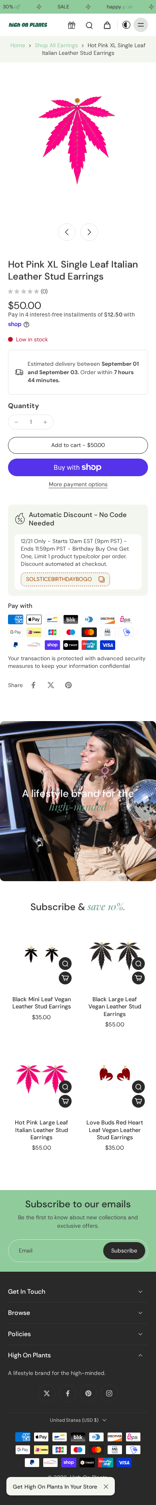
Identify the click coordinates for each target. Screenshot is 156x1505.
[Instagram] (109, 1393)
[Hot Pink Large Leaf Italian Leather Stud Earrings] (41, 1077)
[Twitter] (47, 1393)
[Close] (106, 1486)
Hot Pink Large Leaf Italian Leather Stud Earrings (41, 1130)
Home (17, 45)
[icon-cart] (107, 25)
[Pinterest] (88, 1393)
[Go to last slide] (67, 232)
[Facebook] (67, 1393)
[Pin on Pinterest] (68, 685)
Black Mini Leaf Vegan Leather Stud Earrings (41, 1003)
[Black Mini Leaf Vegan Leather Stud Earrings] (41, 954)
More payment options (78, 485)
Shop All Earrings (56, 45)
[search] (89, 25)
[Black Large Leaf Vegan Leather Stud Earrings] (114, 954)
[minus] (16, 422)
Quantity (23, 405)
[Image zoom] (78, 140)
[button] (78, 445)
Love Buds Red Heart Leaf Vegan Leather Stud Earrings (114, 1130)
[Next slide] (89, 232)
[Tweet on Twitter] (51, 685)
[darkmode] (124, 25)
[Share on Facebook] (33, 685)
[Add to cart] (65, 978)
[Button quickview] (65, 963)
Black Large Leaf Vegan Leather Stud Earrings (114, 1007)
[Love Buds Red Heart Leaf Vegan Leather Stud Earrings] (114, 1077)
